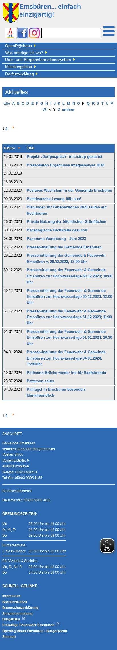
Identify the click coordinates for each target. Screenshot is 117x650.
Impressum (11, 596)
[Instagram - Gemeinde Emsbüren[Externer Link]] (34, 34)
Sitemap (9, 637)
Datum (9, 148)
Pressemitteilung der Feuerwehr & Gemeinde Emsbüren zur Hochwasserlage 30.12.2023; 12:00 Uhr (69, 297)
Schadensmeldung (17, 614)
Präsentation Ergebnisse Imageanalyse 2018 (65, 165)
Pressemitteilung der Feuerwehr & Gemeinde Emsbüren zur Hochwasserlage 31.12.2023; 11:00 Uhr (69, 317)
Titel (30, 148)
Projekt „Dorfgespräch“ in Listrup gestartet (64, 157)
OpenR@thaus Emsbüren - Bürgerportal (34, 631)
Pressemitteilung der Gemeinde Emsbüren (64, 247)
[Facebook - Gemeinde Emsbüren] (22, 34)
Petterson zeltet (40, 381)
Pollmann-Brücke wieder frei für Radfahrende (66, 373)
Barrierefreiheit (14, 602)
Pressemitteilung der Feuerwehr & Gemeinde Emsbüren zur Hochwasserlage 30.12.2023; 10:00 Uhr (69, 276)
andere (68, 110)
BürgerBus (11, 619)
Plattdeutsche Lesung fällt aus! (54, 199)
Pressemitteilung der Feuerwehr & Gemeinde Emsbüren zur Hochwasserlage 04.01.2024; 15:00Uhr (66, 358)
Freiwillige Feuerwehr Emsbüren (28, 625)
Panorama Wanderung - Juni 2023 (56, 239)
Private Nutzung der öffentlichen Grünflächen (66, 222)
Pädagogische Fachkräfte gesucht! (57, 230)
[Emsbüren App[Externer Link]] (10, 34)
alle (7, 104)
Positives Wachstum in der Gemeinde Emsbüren (69, 191)
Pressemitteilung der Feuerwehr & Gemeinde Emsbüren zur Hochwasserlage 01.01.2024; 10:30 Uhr (69, 338)
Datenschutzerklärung (20, 608)
